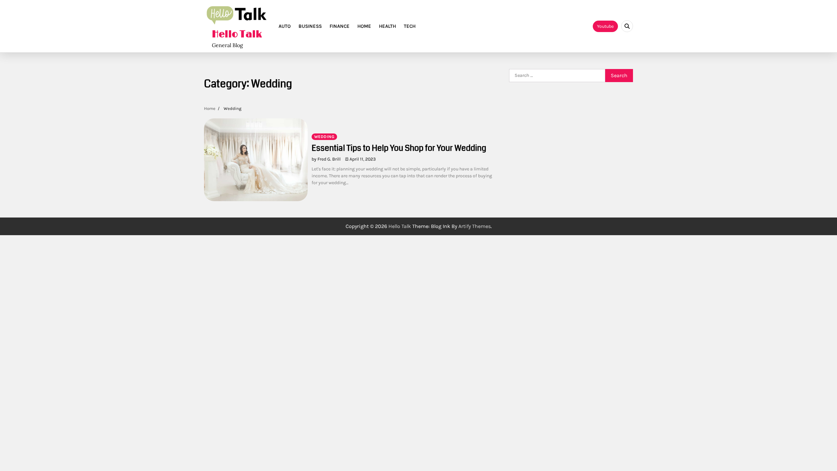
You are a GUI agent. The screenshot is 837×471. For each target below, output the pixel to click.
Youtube (605, 26)
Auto (285, 26)
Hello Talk (237, 34)
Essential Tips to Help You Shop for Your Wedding (400, 148)
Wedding (324, 136)
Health (387, 26)
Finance (340, 26)
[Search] (627, 26)
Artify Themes (474, 226)
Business (310, 26)
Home (364, 26)
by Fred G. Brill (326, 159)
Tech (410, 26)
